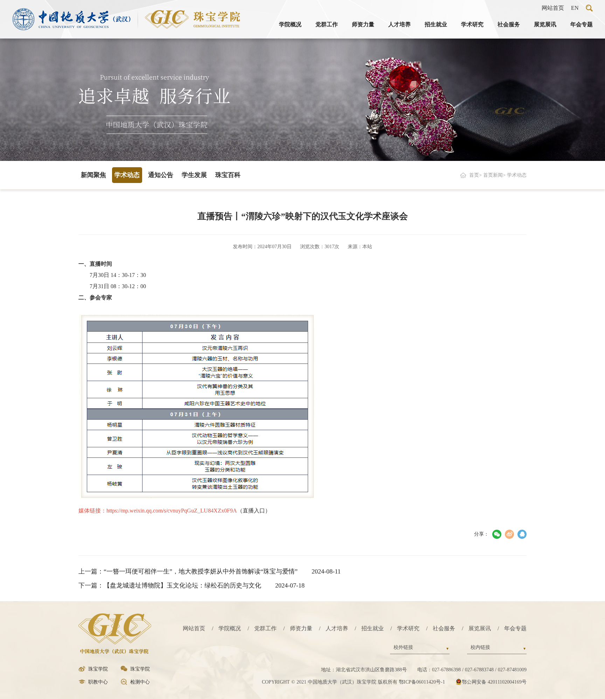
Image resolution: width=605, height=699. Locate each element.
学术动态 (127, 174)
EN (575, 8)
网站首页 (553, 8)
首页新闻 (493, 175)
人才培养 (399, 24)
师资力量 (363, 24)
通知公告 (160, 174)
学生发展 (194, 174)
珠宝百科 (228, 174)
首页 (474, 175)
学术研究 (472, 24)
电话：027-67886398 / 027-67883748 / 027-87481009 (472, 669)
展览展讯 (545, 24)
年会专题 (581, 24)
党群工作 (326, 24)
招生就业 (436, 24)
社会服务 (509, 24)
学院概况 (290, 24)
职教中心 (98, 682)
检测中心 (140, 682)
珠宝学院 (98, 669)
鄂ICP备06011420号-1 (422, 682)
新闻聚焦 (93, 174)
